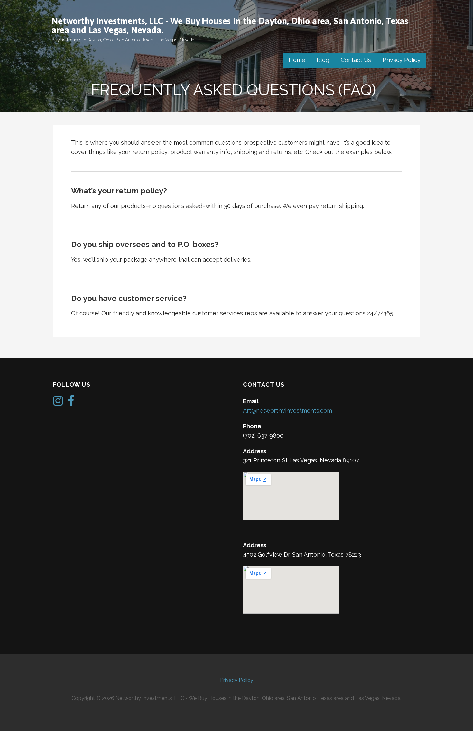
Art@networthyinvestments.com (287, 410)
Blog (323, 60)
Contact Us (356, 60)
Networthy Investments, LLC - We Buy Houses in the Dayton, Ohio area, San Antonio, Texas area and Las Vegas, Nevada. (229, 25)
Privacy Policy (402, 60)
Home (297, 60)
